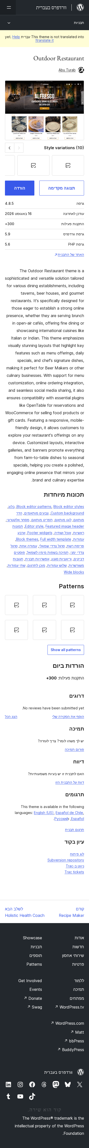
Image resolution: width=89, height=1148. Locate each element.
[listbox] (44, 617)
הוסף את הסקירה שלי (68, 716)
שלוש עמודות (57, 565)
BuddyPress (70, 1049)
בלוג (11, 506)
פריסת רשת (75, 546)
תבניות (79, 22)
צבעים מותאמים (36, 513)
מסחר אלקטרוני (18, 520)
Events (35, 989)
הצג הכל (11, 716)
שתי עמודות (16, 565)
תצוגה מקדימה (61, 188)
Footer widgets (39, 533)
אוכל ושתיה (62, 533)
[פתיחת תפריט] (8, 7)
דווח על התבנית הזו (69, 782)
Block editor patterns (34, 506)
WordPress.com (67, 1023)
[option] (72, 605)
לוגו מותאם (63, 520)
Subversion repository (65, 860)
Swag (34, 1007)
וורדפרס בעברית (58, 1072)
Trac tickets (74, 872)
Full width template (55, 539)
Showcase (32, 937)
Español (77, 818)
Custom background (67, 513)
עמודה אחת (28, 546)
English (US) (44, 812)
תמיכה (78, 989)
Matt (77, 1032)
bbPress (74, 1040)
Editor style (34, 526)
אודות (79, 937)
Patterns (34, 964)
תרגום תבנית (74, 829)
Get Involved (30, 980)
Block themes (27, 539)
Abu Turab (67, 70)
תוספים (35, 955)
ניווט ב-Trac (75, 866)
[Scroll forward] (9, 147)
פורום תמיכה (74, 749)
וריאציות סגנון (61, 559)
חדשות (78, 946)
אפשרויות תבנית (37, 559)
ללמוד (79, 980)
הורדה (19, 188)
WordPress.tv (69, 1007)
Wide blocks (74, 572)
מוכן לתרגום (36, 565)
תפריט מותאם (42, 520)
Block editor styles (68, 506)
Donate (32, 998)
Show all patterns (66, 650)
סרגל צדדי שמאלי (52, 546)
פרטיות (78, 964)
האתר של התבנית (71, 254)
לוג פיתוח (77, 854)
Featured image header (64, 526)
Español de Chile (69, 812)
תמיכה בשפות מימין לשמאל (47, 552)
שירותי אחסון (73, 955)
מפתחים (77, 998)
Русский (61, 818)
